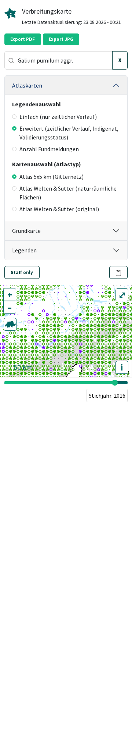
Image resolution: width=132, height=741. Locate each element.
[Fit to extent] (10, 324)
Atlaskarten (27, 85)
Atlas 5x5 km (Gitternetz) (51, 176)
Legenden (24, 250)
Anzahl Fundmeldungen (49, 149)
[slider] (115, 383)
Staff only (22, 272)
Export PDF (22, 39)
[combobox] (58, 60)
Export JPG (61, 39)
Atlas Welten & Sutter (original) (59, 209)
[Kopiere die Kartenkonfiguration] (118, 272)
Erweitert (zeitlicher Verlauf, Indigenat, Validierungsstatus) (68, 133)
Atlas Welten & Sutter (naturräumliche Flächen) (68, 193)
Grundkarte (26, 230)
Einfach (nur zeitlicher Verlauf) (58, 116)
